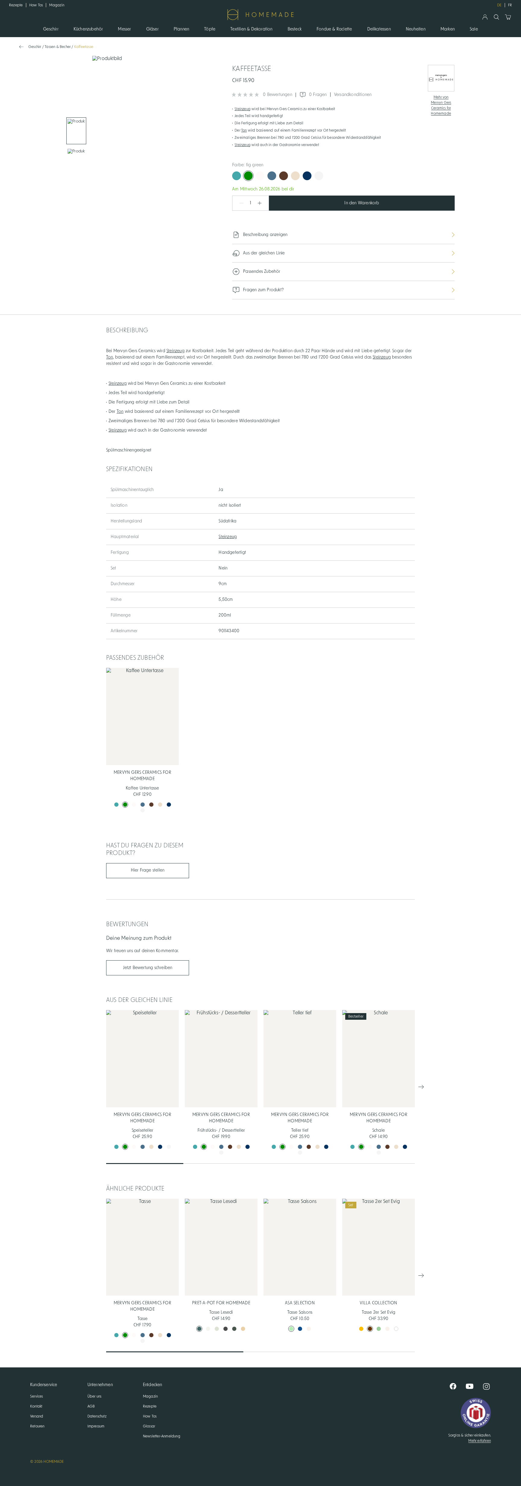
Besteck (295, 29)
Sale (474, 29)
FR (510, 5)
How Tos (36, 5)
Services (36, 1396)
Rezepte (16, 5)
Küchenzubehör (88, 29)
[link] (76, 130)
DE (499, 5)
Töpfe (209, 29)
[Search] (496, 17)
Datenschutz (96, 1416)
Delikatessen (379, 29)
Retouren (37, 1426)
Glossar (149, 1426)
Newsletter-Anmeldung (161, 1436)
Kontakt (36, 1406)
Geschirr (50, 29)
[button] (238, 203)
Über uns (94, 1396)
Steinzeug (243, 109)
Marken (447, 29)
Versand (36, 1416)
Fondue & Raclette (334, 29)
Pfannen (181, 29)
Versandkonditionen (353, 95)
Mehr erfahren (479, 1441)
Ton (244, 130)
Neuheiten (415, 29)
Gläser (152, 29)
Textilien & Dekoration (251, 29)
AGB (91, 1406)
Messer (124, 29)
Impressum (96, 1426)
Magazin (56, 5)
